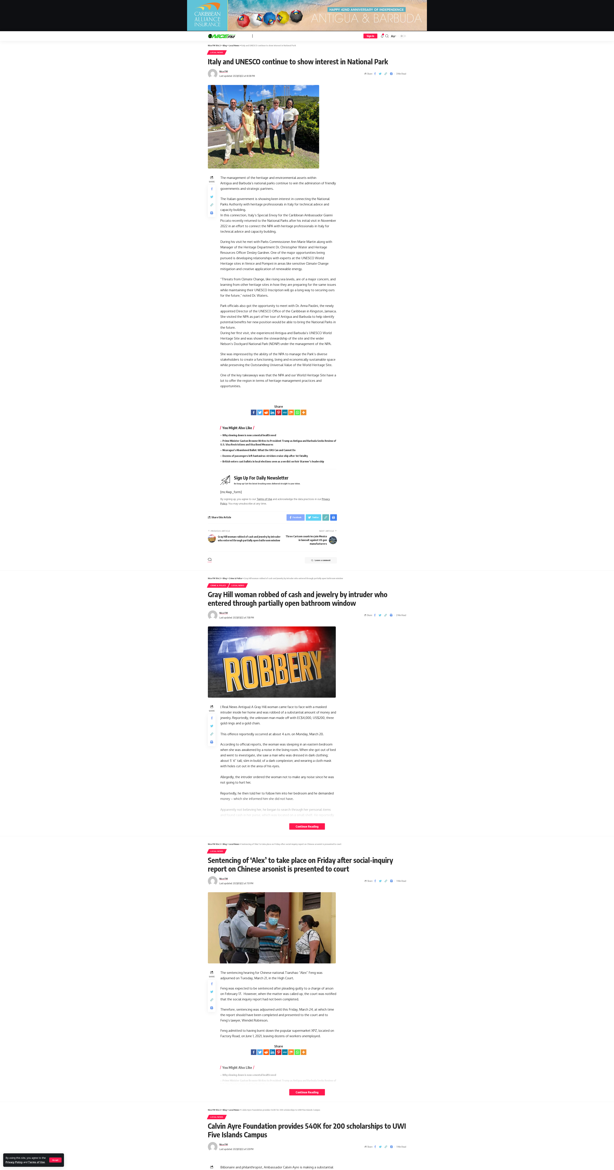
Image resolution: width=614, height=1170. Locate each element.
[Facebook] (253, 412)
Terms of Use (36, 1162)
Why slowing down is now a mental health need (249, 435)
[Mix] (291, 412)
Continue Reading (307, 826)
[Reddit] (266, 412)
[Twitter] (260, 412)
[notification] (382, 36)
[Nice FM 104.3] (227, 36)
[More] (303, 412)
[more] (252, 36)
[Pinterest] (278, 412)
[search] (387, 36)
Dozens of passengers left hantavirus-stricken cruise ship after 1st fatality (265, 455)
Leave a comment (323, 560)
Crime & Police (218, 585)
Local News (216, 52)
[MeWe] (285, 412)
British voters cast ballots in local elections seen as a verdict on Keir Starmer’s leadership (273, 461)
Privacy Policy (14, 1162)
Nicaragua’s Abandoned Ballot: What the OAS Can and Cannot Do (258, 450)
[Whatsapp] (297, 412)
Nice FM (223, 71)
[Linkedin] (272, 412)
